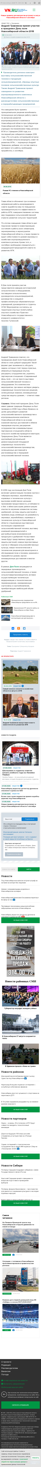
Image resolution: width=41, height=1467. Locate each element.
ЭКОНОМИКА (6, 1293)
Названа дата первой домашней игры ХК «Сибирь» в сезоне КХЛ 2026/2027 (19, 1301)
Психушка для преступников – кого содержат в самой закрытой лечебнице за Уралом (20, 838)
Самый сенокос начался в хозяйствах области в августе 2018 (18, 690)
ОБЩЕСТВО (17, 686)
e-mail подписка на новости (15, 1380)
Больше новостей (20, 920)
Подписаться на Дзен (14, 854)
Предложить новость (20, 635)
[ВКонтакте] (13, 628)
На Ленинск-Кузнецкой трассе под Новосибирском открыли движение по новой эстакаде (18, 1224)
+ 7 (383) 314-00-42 (18, 1433)
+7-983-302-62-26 (12, 1439)
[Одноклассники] (18, 628)
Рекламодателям (9, 1368)
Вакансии (6, 1371)
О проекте (6, 1362)
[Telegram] (24, 628)
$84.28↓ (21, 3)
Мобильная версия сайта (12, 1387)
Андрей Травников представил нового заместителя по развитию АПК (19, 724)
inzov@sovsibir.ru (12, 1435)
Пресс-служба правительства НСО (18, 37)
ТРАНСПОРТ (6, 1255)
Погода (5, 1374)
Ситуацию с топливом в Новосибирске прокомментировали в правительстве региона (18, 1263)
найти (28, 869)
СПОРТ (6, 1330)
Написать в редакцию (20, 1405)
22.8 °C (14, 3)
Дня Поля (14, 566)
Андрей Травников (24, 651)
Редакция (6, 1365)
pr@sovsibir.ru (30, 1437)
